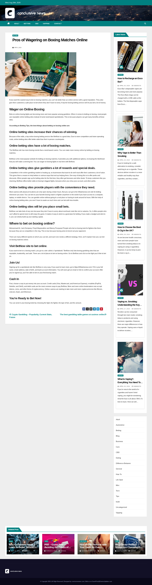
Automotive (120, 425)
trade (118, 502)
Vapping (46, 23)
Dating (118, 458)
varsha (27, 551)
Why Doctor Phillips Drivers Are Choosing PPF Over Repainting (129, 547)
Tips (117, 496)
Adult (16, 23)
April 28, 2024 (125, 234)
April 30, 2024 (125, 85)
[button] (145, 23)
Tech (118, 491)
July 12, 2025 (122, 551)
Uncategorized (121, 507)
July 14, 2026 (16, 551)
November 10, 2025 (89, 551)
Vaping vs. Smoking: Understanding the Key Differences (129, 304)
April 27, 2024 (125, 309)
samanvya (137, 85)
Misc (117, 485)
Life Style (119, 480)
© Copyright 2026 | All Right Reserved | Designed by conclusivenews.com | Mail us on (66, 581)
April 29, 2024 (125, 160)
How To (119, 474)
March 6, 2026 (51, 551)
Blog (117, 436)
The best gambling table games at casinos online (82, 314)
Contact (58, 23)
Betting (27, 23)
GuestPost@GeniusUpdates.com (102, 581)
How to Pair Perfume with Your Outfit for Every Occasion (93, 547)
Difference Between (123, 463)
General (119, 469)
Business (119, 441)
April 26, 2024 (125, 386)
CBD (36, 23)
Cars (118, 447)
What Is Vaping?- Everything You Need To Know (129, 382)
